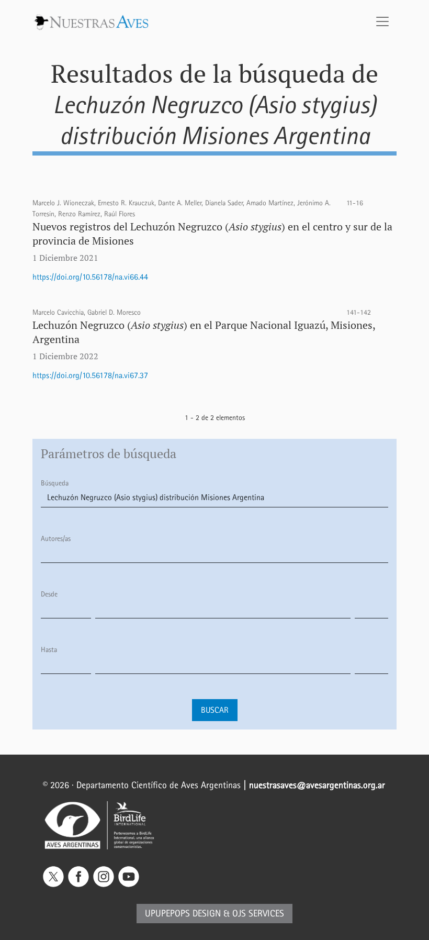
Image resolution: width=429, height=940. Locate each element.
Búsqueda (55, 483)
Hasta (49, 649)
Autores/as (56, 538)
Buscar (215, 710)
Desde (49, 594)
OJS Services (258, 913)
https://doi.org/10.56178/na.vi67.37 (90, 375)
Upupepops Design (183, 913)
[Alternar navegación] (382, 21)
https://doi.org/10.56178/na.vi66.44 (90, 277)
